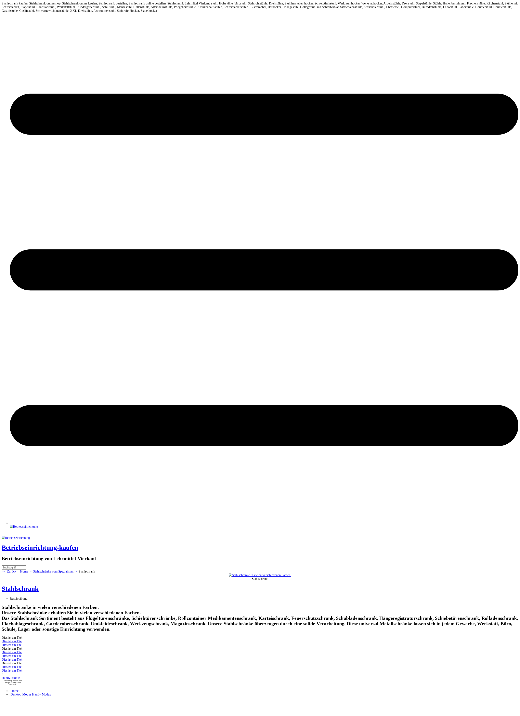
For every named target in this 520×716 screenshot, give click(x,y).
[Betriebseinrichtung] (24, 526)
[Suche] (41, 534)
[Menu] (264, 523)
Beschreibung (18, 598)
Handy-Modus (11, 677)
